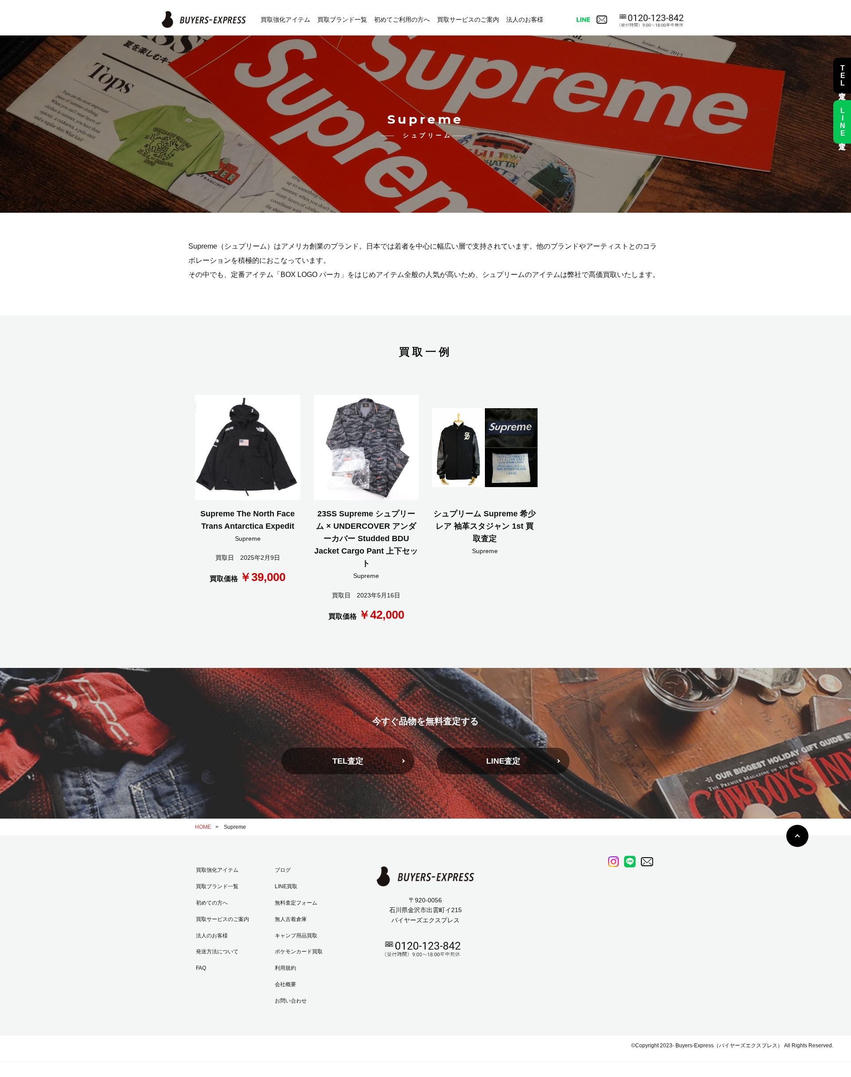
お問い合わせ (291, 1001)
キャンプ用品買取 (296, 936)
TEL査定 (347, 761)
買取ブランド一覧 (342, 19)
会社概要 (285, 984)
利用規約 (285, 968)
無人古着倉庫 (291, 919)
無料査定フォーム (296, 903)
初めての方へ (212, 903)
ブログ (283, 870)
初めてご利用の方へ (402, 19)
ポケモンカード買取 (299, 951)
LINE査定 (503, 761)
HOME (203, 827)
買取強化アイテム (285, 19)
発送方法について (217, 951)
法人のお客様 (524, 19)
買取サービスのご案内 (468, 19)
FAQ (201, 968)
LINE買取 (286, 886)
